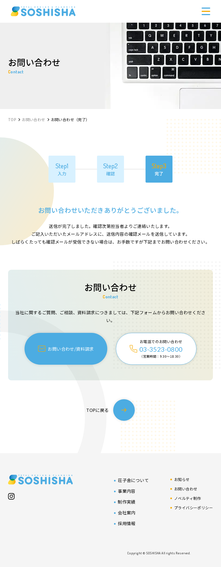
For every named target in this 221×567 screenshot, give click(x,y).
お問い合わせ (185, 488)
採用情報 (127, 523)
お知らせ (182, 479)
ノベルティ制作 (187, 498)
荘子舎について (133, 480)
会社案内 (127, 512)
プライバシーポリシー (193, 507)
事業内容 (127, 491)
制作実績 (127, 501)
